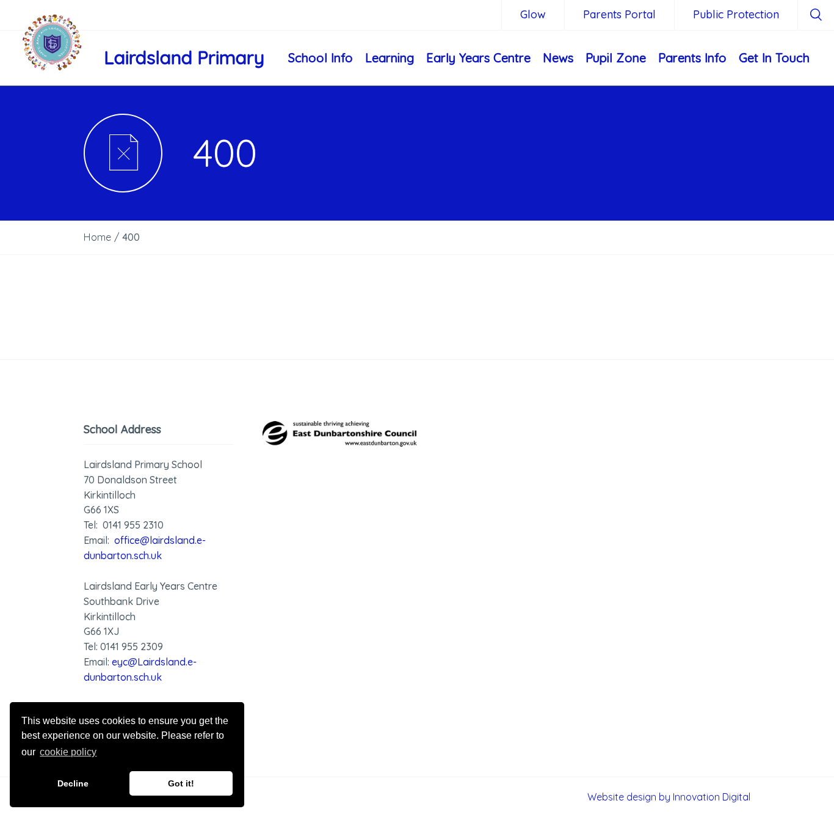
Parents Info (692, 57)
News (558, 57)
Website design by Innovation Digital (668, 797)
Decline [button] (73, 783)
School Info (320, 57)
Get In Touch (774, 57)
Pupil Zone (616, 57)
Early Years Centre (478, 57)
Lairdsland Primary (184, 57)
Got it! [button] (181, 783)
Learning (389, 57)
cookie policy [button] (68, 752)
